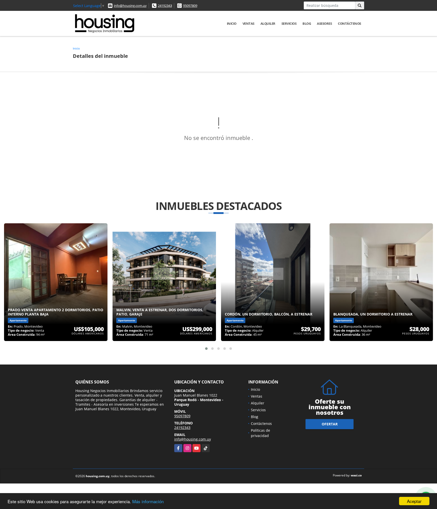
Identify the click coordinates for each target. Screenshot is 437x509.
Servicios (289, 23)
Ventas (248, 23)
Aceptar (414, 501)
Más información (148, 501)
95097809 (190, 5)
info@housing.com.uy (130, 5)
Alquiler (267, 23)
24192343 (165, 5)
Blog (306, 23)
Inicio (231, 23)
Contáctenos (349, 23)
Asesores (324, 23)
